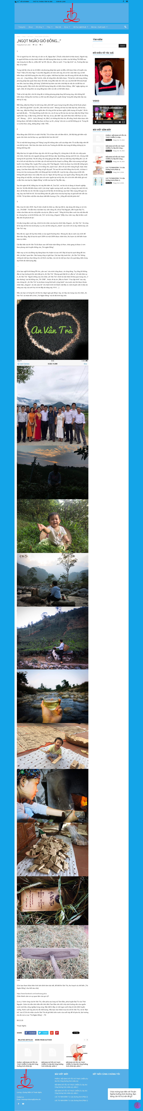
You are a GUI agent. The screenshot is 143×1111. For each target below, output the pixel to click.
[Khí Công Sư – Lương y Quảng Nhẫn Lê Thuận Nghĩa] (72, 13)
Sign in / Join (60, 1)
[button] (125, 26)
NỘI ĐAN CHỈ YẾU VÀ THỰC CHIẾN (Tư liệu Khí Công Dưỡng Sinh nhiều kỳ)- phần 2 (52, 1064)
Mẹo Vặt (58, 27)
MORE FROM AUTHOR (43, 1040)
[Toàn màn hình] (123, 122)
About (31, 27)
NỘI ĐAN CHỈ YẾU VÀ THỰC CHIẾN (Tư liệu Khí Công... (115, 147)
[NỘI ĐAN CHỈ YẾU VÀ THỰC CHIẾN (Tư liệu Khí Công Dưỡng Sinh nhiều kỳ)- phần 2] (52, 1052)
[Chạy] (96, 122)
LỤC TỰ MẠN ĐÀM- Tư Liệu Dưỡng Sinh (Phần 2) (115, 168)
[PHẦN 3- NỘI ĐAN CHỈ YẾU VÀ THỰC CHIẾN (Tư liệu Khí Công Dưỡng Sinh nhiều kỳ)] (28, 1052)
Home (18, 36)
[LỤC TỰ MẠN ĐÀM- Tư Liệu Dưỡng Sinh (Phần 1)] (98, 181)
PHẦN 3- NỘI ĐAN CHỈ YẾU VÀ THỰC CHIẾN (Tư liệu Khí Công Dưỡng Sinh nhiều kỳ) (27, 1064)
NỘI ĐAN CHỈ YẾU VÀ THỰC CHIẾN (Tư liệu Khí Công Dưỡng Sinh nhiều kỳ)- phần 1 (77, 1064)
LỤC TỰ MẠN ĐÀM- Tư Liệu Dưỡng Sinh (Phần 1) (115, 179)
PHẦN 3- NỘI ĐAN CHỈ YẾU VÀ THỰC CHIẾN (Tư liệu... (116, 136)
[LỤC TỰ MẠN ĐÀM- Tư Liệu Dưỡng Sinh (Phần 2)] (98, 170)
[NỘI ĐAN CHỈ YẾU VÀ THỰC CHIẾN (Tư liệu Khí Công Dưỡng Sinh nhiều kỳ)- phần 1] (77, 1052)
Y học (48, 27)
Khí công (39, 27)
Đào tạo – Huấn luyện (98, 27)
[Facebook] (123, 1)
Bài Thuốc (30, 36)
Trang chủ (22, 27)
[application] (109, 114)
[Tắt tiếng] (120, 122)
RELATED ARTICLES (25, 1040)
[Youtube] (127, 1)
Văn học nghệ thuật (79, 27)
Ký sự (66, 27)
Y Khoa (23, 36)
